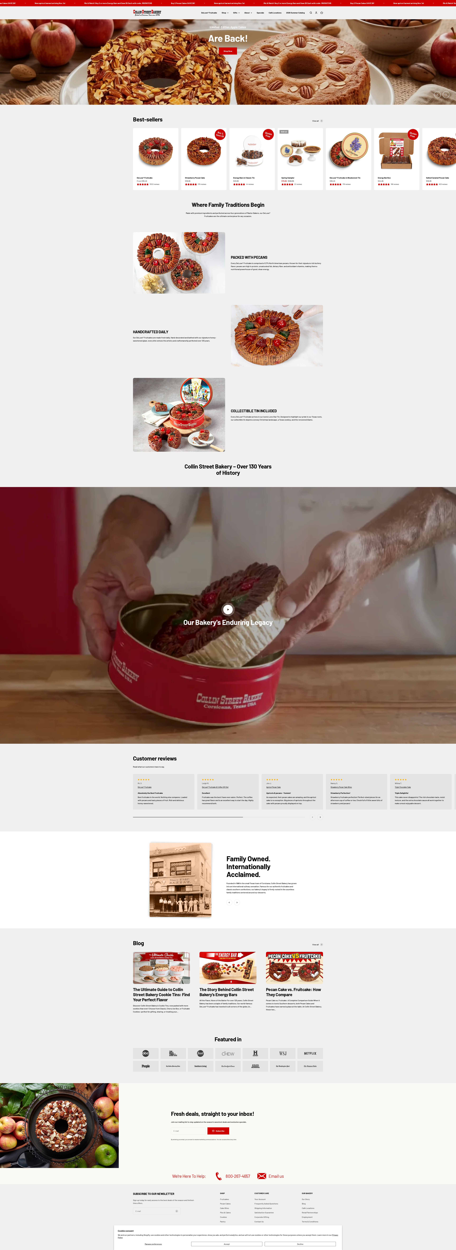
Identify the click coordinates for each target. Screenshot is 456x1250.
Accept (227, 1244)
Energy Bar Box (384, 178)
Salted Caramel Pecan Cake (437, 178)
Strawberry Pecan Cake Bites (341, 787)
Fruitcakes (224, 1199)
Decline (300, 1244)
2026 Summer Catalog (295, 13)
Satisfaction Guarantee (264, 1212)
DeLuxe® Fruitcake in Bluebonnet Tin (345, 178)
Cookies (223, 1217)
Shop (224, 13)
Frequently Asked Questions (266, 1203)
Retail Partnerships (310, 1212)
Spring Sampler (287, 178)
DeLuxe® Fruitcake (209, 13)
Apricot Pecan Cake (273, 787)
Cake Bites (224, 1208)
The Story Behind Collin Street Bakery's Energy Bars (227, 992)
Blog (304, 1203)
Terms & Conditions (310, 1221)
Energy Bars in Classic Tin (244, 178)
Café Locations (275, 13)
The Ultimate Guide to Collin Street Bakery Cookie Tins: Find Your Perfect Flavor (161, 994)
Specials (260, 13)
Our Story (306, 1199)
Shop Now (142, 95)
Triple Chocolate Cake (403, 787)
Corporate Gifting (261, 1217)
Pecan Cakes (225, 1203)
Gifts (235, 13)
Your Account (260, 1199)
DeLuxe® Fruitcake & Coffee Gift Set (215, 787)
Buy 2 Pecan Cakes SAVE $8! (187, 3)
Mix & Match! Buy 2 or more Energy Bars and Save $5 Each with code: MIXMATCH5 (122, 3)
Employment (307, 1217)
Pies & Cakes (225, 1212)
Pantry (223, 1221)
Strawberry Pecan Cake (195, 178)
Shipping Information (263, 1208)
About (247, 13)
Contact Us (259, 1221)
